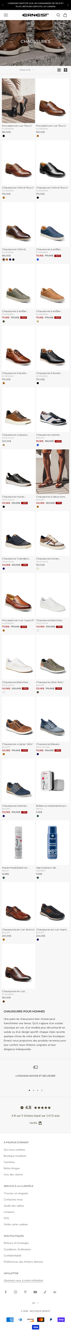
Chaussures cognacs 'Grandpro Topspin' (14, 435)
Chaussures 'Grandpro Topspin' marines (15, 558)
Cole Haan (8, 438)
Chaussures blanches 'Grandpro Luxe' (49, 620)
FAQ (6, 1218)
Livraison (9, 1212)
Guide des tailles (14, 1206)
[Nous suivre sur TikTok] (45, 1292)
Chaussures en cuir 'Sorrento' (13, 991)
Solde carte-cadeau (16, 1224)
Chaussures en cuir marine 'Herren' (52, 929)
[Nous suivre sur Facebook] (6, 1292)
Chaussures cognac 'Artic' (18, 744)
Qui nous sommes (14, 1150)
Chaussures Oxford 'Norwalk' (13, 249)
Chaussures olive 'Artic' (50, 682)
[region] (35, 1074)
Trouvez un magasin (16, 1193)
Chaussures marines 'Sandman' (14, 806)
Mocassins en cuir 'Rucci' (17, 126)
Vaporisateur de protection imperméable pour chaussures (51, 868)
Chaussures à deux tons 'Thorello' (50, 497)
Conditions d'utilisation (17, 1249)
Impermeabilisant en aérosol (14, 868)
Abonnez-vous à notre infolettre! (23, 1280)
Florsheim (8, 129)
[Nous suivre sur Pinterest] (25, 1292)
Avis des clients (13, 1174)
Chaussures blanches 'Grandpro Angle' (15, 682)
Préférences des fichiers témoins (23, 1262)
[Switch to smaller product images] (65, 70)
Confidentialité (12, 1255)
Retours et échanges (16, 1243)
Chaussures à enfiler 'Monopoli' (48, 249)
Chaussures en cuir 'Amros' (18, 929)
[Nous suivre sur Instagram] (15, 1292)
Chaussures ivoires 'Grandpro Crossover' (49, 558)
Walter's (40, 871)
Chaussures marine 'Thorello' (47, 435)
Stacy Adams (42, 747)
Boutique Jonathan (15, 1156)
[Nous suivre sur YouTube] (35, 1292)
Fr (33, 1303)
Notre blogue (12, 1168)
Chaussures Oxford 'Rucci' (18, 187)
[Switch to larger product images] (59, 70)
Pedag (39, 809)
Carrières (9, 1162)
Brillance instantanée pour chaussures (52, 806)
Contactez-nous (13, 1199)
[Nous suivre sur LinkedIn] (55, 1292)
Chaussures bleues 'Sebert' (47, 744)
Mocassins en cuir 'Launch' (18, 620)
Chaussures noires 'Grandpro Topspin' (13, 497)
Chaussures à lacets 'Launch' (14, 373)
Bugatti (40, 438)
